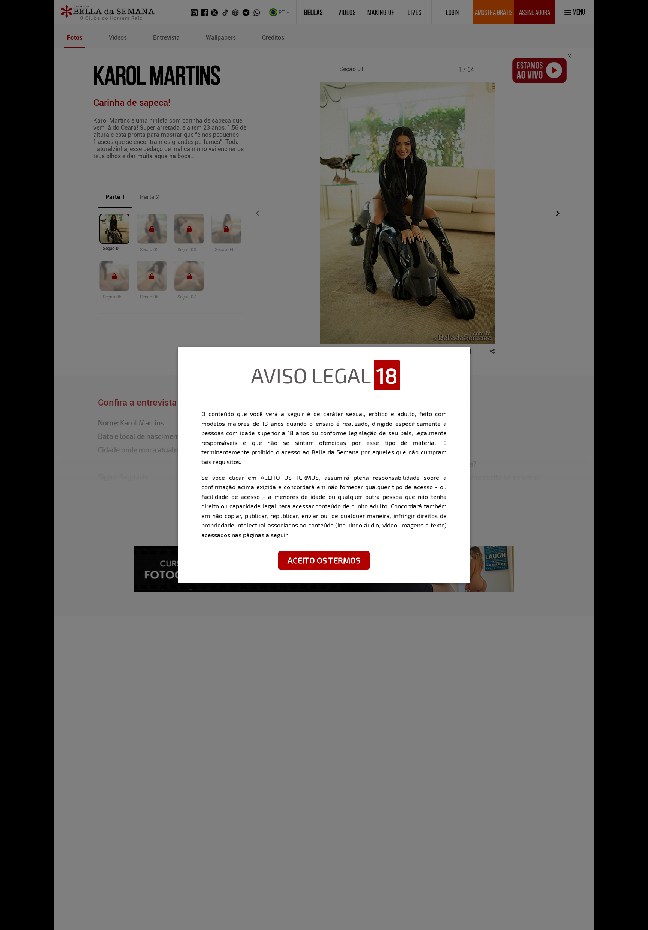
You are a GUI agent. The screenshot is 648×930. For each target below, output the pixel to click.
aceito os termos (324, 560)
